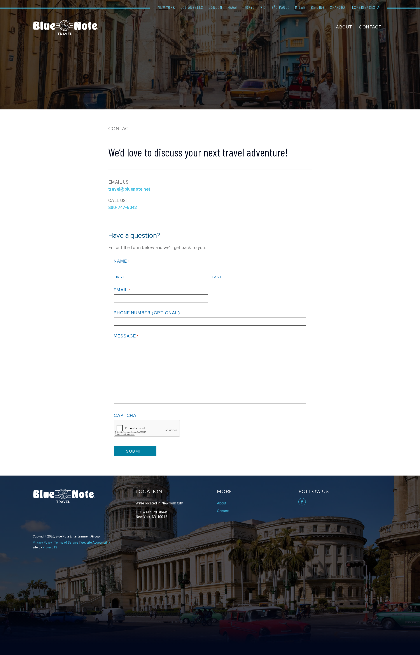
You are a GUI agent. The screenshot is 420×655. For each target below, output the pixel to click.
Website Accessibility (95, 542)
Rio (263, 7)
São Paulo (280, 7)
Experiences (363, 7)
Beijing (318, 7)
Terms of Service (66, 542)
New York (166, 7)
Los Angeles (191, 7)
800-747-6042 (122, 207)
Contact (370, 27)
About (344, 27)
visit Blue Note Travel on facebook (302, 502)
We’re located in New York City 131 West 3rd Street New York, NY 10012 (159, 510)
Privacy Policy (42, 542)
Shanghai (338, 7)
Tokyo (249, 7)
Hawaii (233, 7)
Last (217, 277)
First (119, 277)
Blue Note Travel (65, 27)
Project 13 (50, 547)
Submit (135, 451)
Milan (300, 7)
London (215, 7)
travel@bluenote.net (129, 189)
